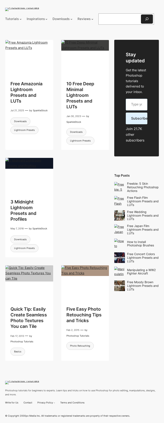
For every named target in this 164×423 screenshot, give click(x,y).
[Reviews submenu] (92, 19)
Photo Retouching (80, 345)
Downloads (20, 121)
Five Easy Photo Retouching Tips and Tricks (84, 314)
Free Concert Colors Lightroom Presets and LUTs (143, 257)
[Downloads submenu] (71, 19)
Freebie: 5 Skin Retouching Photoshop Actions (143, 187)
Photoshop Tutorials (21, 341)
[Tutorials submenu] (21, 19)
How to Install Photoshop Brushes (140, 243)
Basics (17, 351)
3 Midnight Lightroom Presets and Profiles (23, 210)
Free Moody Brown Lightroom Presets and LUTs (143, 285)
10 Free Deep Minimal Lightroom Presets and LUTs (80, 95)
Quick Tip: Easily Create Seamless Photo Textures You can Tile (28, 317)
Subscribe (139, 118)
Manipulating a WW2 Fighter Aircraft (141, 271)
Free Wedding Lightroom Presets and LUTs (143, 215)
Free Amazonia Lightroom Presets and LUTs (26, 92)
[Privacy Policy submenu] (54, 402)
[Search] (147, 19)
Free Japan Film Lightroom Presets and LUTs (143, 229)
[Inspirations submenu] (46, 19)
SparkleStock (40, 110)
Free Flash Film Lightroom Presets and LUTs (143, 201)
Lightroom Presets (24, 130)
